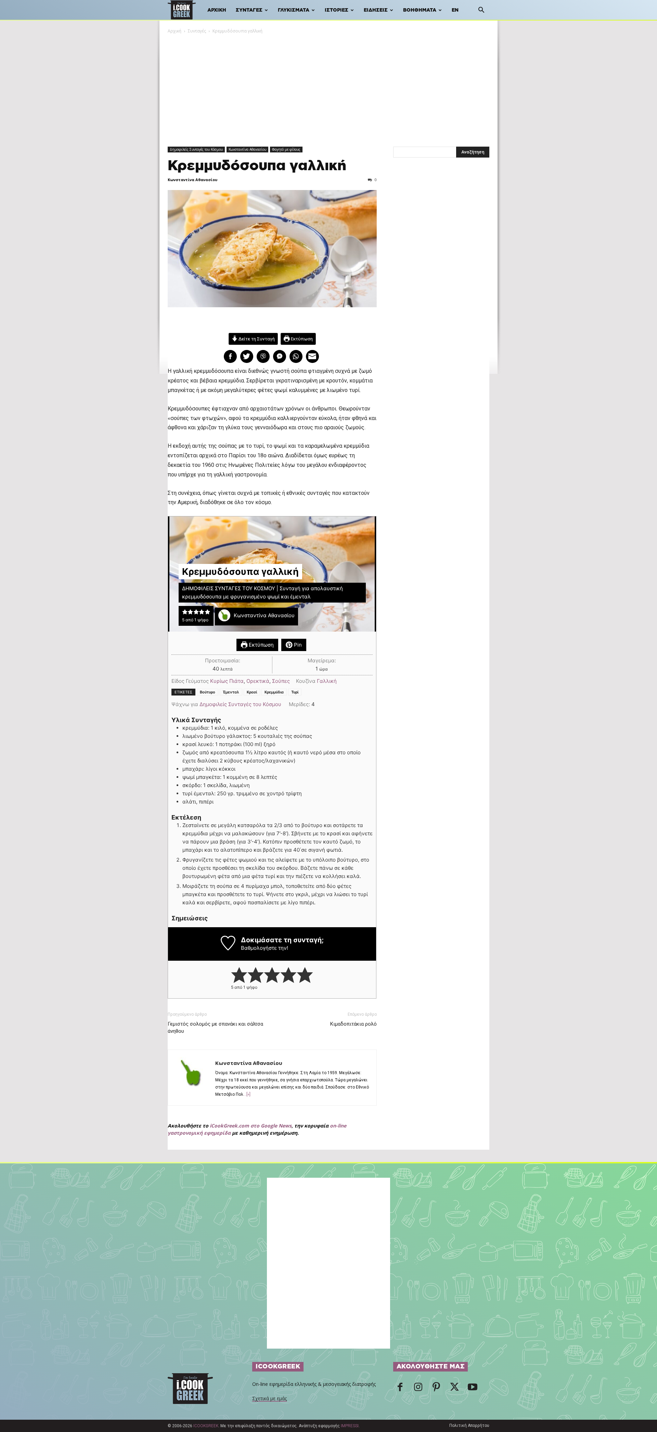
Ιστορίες (336, 10)
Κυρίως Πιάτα (227, 681)
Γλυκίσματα (293, 10)
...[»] (246, 1094)
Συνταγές (249, 10)
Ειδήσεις (376, 10)
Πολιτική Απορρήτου (469, 1425)
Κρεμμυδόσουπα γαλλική (257, 166)
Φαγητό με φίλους (286, 149)
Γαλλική (327, 681)
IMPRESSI (350, 1425)
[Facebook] (400, 1389)
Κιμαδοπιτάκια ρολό (353, 1024)
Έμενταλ (231, 692)
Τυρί (294, 692)
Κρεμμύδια (274, 692)
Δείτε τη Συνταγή (256, 338)
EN (455, 10)
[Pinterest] (436, 1389)
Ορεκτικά (257, 681)
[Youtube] (472, 1389)
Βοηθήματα (419, 10)
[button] (481, 11)
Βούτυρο (207, 692)
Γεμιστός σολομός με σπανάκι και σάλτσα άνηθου (215, 1027)
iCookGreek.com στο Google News (251, 1125)
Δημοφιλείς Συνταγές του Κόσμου (196, 149)
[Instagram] (418, 1389)
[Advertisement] (328, 86)
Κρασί (252, 692)
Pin (297, 644)
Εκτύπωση (301, 338)
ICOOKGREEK (205, 1425)
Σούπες (281, 681)
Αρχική (216, 10)
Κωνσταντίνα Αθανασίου (247, 149)
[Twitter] (454, 1389)
